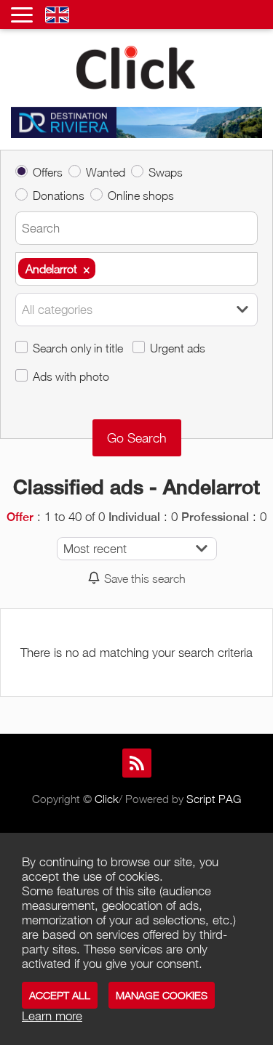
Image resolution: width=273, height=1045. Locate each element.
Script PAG (213, 798)
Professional (215, 517)
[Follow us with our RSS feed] (136, 763)
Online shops (141, 195)
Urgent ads (177, 348)
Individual (134, 517)
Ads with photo (71, 376)
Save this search (145, 578)
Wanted (105, 172)
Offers (48, 172)
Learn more (52, 1016)
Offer (20, 517)
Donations (58, 195)
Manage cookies (161, 995)
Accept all (59, 995)
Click (107, 798)
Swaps (166, 172)
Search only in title (78, 348)
